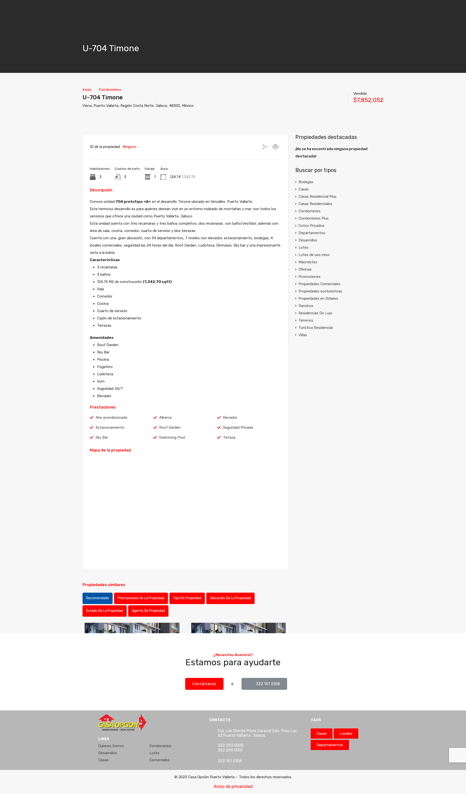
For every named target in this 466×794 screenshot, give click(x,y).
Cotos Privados (312, 225)
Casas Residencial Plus (317, 196)
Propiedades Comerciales (320, 284)
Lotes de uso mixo (314, 255)
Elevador (230, 417)
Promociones (310, 276)
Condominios (110, 89)
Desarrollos (308, 240)
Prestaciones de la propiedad (141, 598)
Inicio (87, 89)
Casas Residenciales (315, 204)
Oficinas (305, 269)
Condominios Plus (314, 218)
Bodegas (306, 182)
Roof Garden (170, 427)
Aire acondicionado (111, 417)
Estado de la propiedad (104, 611)
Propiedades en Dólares (318, 298)
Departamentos (312, 233)
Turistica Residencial (316, 327)
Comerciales (160, 760)
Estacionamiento (110, 427)
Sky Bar (102, 437)
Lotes (303, 247)
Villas (303, 335)
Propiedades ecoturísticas (320, 291)
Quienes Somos (111, 746)
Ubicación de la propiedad (230, 598)
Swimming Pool (172, 437)
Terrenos (306, 320)
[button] (204, 684)
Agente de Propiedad (148, 611)
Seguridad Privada (238, 427)
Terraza (229, 437)
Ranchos (306, 306)
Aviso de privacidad (233, 786)
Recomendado (97, 598)
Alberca (165, 417)
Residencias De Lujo (315, 313)
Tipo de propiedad (187, 598)
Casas (304, 189)
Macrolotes (308, 262)
